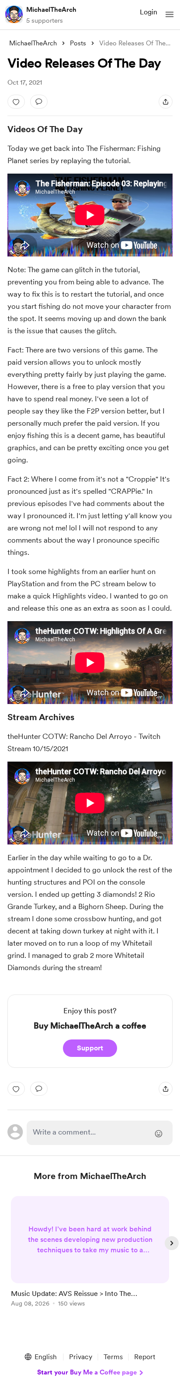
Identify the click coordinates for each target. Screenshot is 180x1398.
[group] (90, 1256)
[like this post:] (16, 102)
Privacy (80, 1357)
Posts (78, 43)
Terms (113, 1357)
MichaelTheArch (51, 10)
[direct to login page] (100, 1133)
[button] (169, 14)
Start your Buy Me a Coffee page (87, 1372)
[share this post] (166, 102)
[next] (172, 1243)
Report (144, 1357)
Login (148, 12)
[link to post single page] (90, 1253)
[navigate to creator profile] (14, 14)
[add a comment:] (39, 102)
